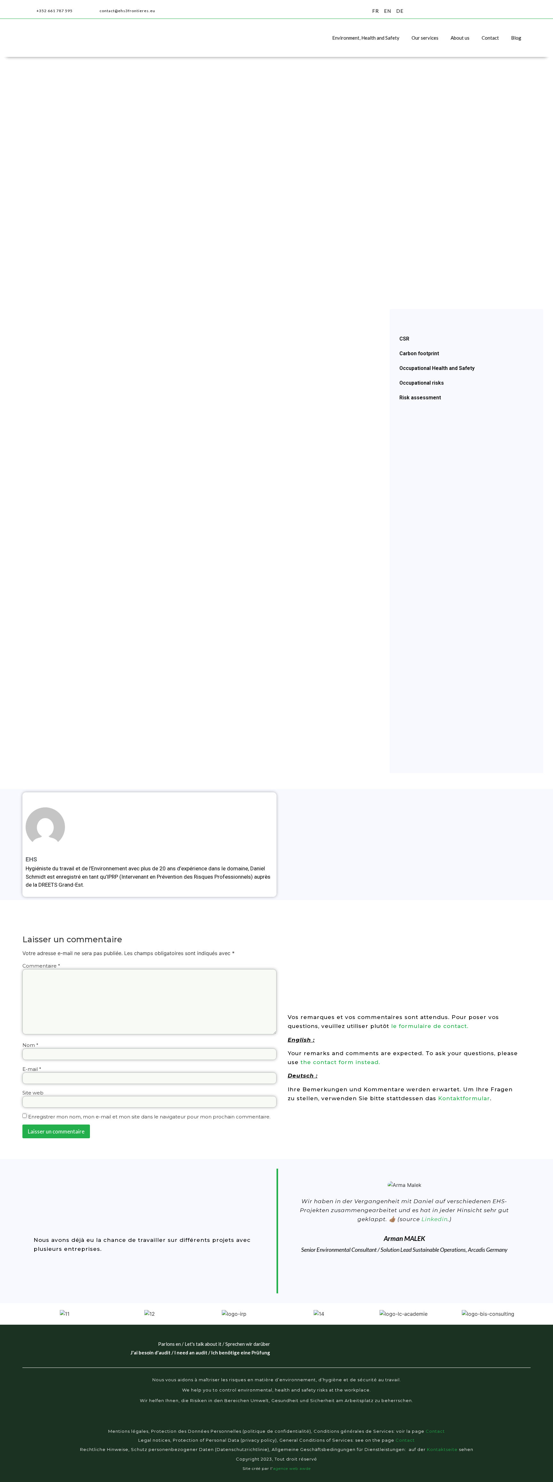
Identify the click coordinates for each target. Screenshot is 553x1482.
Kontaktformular (464, 1098)
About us (460, 38)
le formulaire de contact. (430, 1026)
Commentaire (41, 965)
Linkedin (434, 1219)
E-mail (31, 1069)
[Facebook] (251, 1422)
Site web (33, 1092)
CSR (404, 339)
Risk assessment (420, 398)
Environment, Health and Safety (365, 38)
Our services (425, 38)
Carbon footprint (419, 353)
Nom (30, 1045)
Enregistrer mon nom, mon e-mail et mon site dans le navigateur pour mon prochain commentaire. (149, 1116)
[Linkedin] (289, 1422)
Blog (516, 38)
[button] (525, 11)
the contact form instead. (339, 1062)
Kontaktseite (442, 1449)
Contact (490, 38)
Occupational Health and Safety (437, 368)
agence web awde (292, 1468)
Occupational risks (421, 383)
